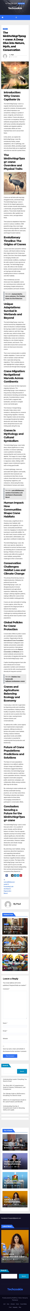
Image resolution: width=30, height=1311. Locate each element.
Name (5, 1023)
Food (10, 1307)
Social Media (23, 1304)
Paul (12, 54)
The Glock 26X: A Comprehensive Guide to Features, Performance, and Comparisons (14, 1087)
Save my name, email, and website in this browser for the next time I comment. (14, 1050)
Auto (8, 1304)
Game (17, 1304)
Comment (6, 989)
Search (5, 1065)
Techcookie (15, 8)
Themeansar (15, 1300)
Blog (6, 1140)
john (16, 968)
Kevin (17, 1166)
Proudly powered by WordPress (10, 1297)
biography (15, 1307)
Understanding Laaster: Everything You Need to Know (13, 1145)
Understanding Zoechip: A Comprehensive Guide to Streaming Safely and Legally (14, 1108)
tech (4, 1304)
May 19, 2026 (9, 1147)
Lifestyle (13, 1304)
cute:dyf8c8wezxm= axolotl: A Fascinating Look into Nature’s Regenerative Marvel (9, 887)
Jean (16, 931)
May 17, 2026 (8, 1259)
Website (5, 1038)
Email (5, 1031)
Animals (5, 28)
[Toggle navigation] (16, 17)
